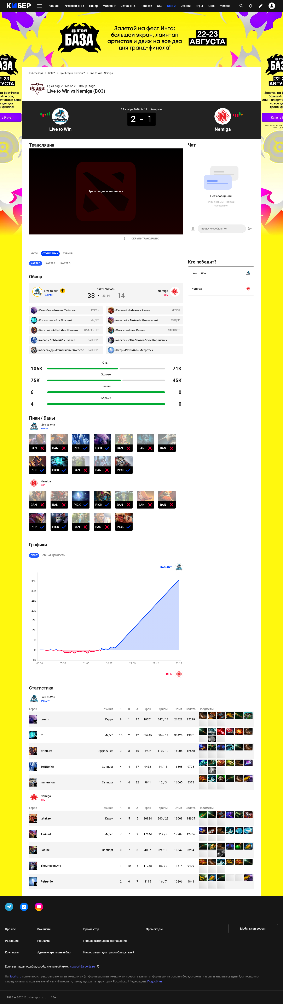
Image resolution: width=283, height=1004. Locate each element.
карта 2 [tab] (51, 263)
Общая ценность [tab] (53, 555)
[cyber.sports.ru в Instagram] (40, 908)
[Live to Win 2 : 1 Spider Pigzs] (47, 114)
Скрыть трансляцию (145, 238)
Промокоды (154, 929)
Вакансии (44, 929)
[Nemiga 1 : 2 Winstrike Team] (233, 115)
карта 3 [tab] (65, 263)
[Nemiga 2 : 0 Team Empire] (240, 113)
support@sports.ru (82, 966)
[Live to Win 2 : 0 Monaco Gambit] (49, 113)
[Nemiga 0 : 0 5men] (242, 114)
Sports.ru (15, 976)
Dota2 (51, 73)
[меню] (39, 6)
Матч (34, 253)
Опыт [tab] (34, 555)
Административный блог (54, 952)
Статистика (50, 253)
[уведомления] (251, 6)
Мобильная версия (253, 928)
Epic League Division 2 (72, 73)
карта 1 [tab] (36, 263)
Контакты (12, 952)
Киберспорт (36, 73)
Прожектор (91, 929)
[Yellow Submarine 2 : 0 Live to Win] (43, 115)
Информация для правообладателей (108, 952)
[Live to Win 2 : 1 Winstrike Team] (41, 114)
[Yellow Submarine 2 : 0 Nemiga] (237, 115)
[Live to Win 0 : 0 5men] (45, 114)
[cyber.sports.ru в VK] (25, 908)
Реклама (43, 940)
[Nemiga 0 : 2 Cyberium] (235, 115)
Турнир (68, 253)
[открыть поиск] (241, 6)
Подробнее (154, 981)
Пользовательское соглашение (105, 940)
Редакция (12, 940)
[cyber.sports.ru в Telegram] (10, 908)
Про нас (10, 929)
